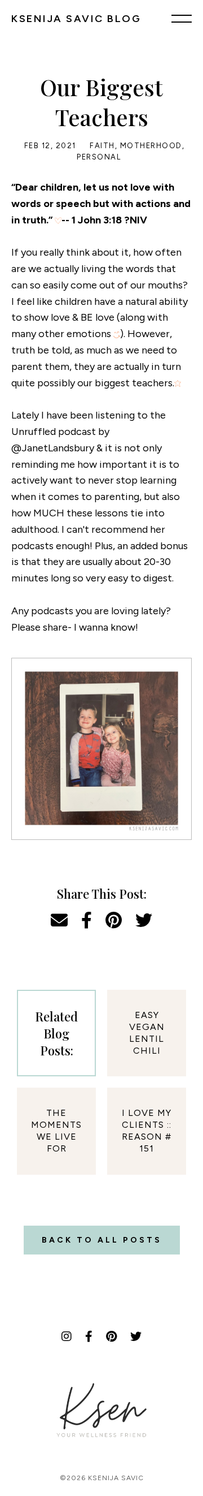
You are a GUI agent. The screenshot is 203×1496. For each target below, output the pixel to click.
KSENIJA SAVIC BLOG (76, 18)
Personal (99, 157)
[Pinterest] (111, 1336)
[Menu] (181, 18)
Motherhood (151, 145)
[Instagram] (66, 1336)
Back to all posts (102, 1240)
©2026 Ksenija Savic (102, 1478)
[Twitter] (136, 1336)
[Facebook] (89, 1336)
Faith (102, 145)
